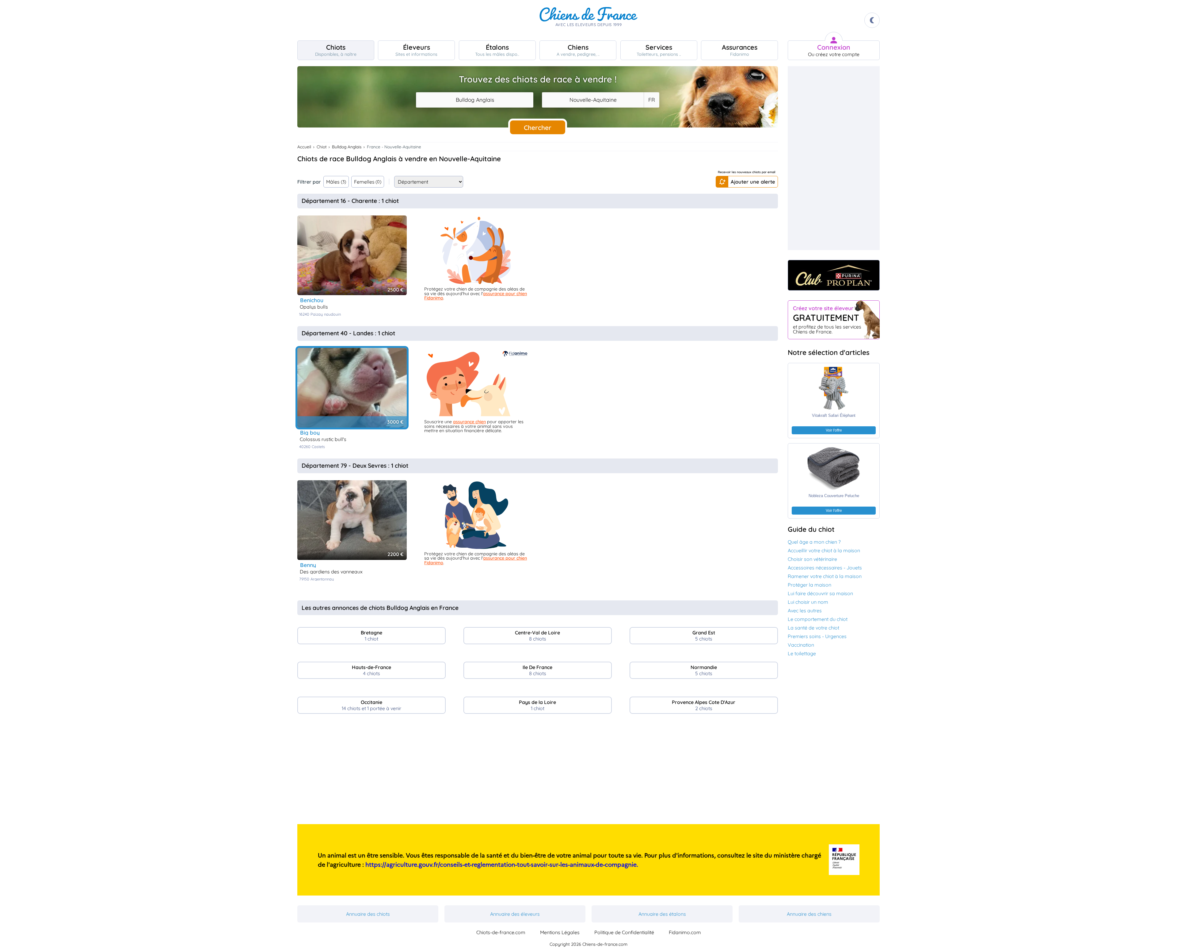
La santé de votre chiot (813, 627)
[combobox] (474, 100)
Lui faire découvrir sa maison (820, 593)
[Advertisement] (538, 771)
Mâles (336, 182)
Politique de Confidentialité (624, 932)
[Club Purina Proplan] (834, 275)
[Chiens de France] (588, 20)
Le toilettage (802, 653)
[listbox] (651, 100)
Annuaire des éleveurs (515, 914)
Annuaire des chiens (809, 914)
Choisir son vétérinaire (812, 559)
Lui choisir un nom (808, 601)
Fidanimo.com (685, 932)
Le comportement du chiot (818, 619)
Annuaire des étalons (662, 914)
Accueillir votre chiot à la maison (824, 550)
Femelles (368, 182)
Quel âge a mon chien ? (814, 541)
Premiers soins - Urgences (817, 636)
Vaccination (801, 644)
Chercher (537, 127)
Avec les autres (805, 610)
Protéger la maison (809, 584)
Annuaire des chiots (368, 914)
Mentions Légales (560, 932)
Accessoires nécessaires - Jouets (825, 567)
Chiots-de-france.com (500, 932)
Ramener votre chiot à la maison (825, 576)
